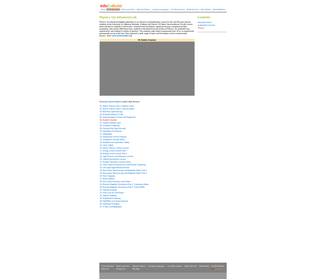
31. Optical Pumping (108, 190)
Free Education (113, 9)
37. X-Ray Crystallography (111, 207)
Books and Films (128, 9)
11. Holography (106, 134)
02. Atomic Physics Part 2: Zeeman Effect (117, 109)
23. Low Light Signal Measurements (114, 167)
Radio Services (193, 9)
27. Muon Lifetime (107, 179)
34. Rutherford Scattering (110, 198)
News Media (206, 9)
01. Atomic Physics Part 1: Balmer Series (117, 106)
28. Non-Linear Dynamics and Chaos (115, 181)
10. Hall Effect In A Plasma (111, 131)
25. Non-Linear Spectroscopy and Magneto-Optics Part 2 (123, 173)
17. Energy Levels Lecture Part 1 (113, 151)
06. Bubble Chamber (108, 120)
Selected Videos (143, 9)
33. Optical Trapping (108, 195)
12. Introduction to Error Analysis (113, 137)
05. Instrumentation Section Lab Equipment (117, 117)
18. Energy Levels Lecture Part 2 (113, 153)
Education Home (205, 22)
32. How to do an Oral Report (112, 193)
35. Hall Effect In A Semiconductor (114, 201)
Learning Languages (160, 9)
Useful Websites (218, 9)
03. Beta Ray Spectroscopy (111, 111)
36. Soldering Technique (109, 204)
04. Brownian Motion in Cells (111, 114)
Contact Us (120, 269)
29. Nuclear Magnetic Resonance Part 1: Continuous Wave (124, 184)
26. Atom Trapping (107, 176)
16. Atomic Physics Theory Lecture (114, 148)
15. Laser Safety (106, 145)
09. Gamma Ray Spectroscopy (113, 128)
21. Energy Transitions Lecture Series (115, 162)
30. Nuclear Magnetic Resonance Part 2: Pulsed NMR (122, 187)
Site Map (135, 269)
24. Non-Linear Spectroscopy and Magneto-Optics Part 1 (123, 170)
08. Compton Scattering (109, 125)
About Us (105, 269)
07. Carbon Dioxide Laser (110, 123)
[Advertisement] (120, 230)
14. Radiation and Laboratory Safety (114, 142)
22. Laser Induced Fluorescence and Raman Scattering (123, 165)
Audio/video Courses (206, 25)
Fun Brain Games (178, 9)
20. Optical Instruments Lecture (113, 159)
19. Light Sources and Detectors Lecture (116, 156)
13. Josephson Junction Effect (112, 139)
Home (103, 9)
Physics (201, 28)
